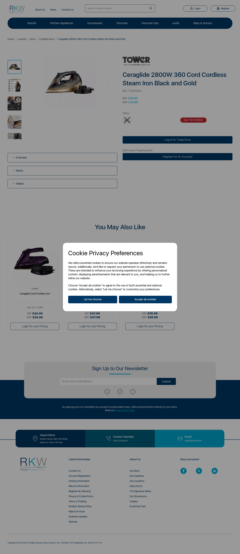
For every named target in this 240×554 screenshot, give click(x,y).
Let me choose (93, 299)
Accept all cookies (145, 299)
